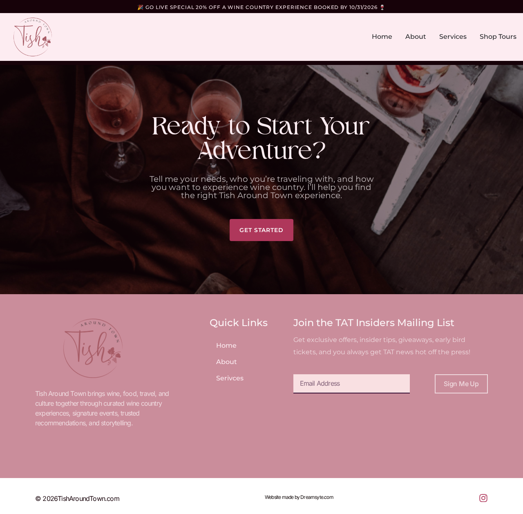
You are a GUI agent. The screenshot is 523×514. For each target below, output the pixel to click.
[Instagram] (483, 498)
